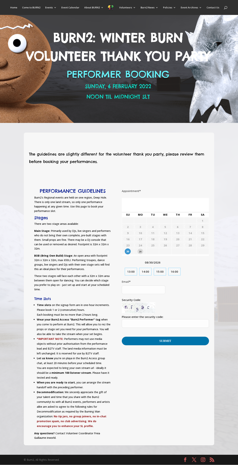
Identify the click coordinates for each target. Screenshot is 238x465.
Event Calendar (70, 7)
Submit (165, 340)
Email (126, 281)
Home (13, 7)
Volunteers (125, 7)
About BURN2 (92, 7)
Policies (167, 7)
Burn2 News (148, 7)
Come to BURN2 (31, 7)
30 (127, 251)
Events (49, 7)
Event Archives (189, 7)
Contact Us (213, 7)
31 (140, 251)
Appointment (131, 191)
